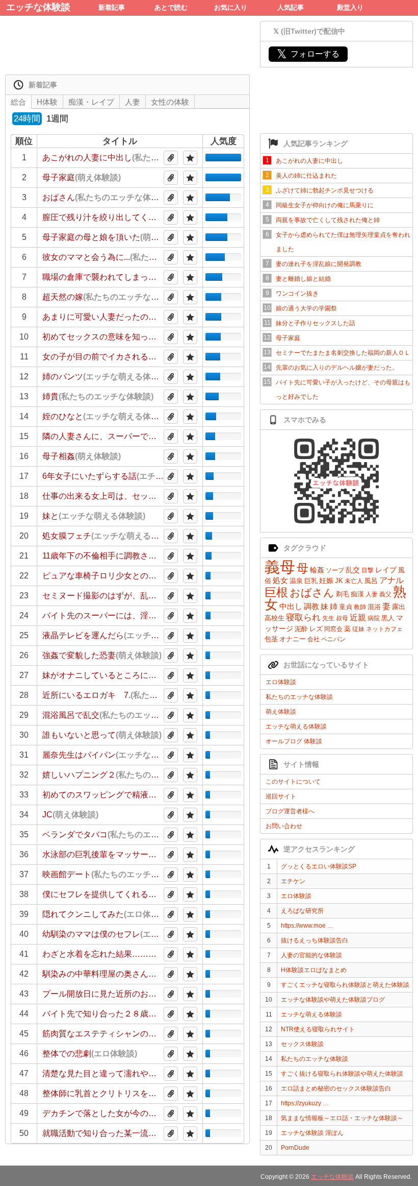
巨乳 (311, 581)
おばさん (312, 592)
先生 (328, 618)
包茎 (271, 639)
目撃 (367, 570)
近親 (358, 617)
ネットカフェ (384, 629)
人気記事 (290, 7)
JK (339, 581)
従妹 (358, 629)
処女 (280, 580)
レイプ (386, 570)
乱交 (353, 570)
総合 (18, 102)
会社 (313, 639)
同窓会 (333, 629)
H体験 (47, 102)
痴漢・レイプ (91, 102)
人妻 (371, 594)
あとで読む (171, 7)
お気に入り (230, 7)
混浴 (374, 607)
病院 (374, 618)
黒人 (388, 618)
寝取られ (303, 617)
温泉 (296, 581)
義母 (280, 567)
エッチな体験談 (38, 7)
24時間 (27, 119)
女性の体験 (170, 102)
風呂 (371, 581)
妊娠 (326, 580)
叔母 (342, 618)
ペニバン (333, 639)
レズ (316, 629)
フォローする (308, 54)
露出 (398, 607)
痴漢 (357, 594)
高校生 (274, 618)
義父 (385, 594)
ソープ (335, 570)
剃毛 (342, 594)
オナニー (292, 639)
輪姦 (317, 570)
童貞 (345, 607)
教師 (360, 607)
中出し (290, 606)
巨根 (276, 592)
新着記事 (111, 7)
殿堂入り (350, 7)
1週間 (57, 119)
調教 (311, 606)
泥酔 (301, 629)
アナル (391, 580)
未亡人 (354, 581)
